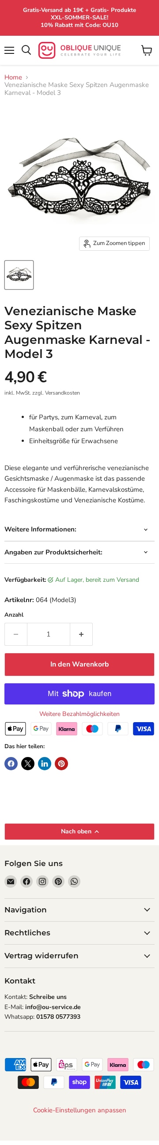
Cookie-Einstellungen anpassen (79, 1110)
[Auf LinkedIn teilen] (44, 763)
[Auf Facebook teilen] (11, 763)
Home (13, 77)
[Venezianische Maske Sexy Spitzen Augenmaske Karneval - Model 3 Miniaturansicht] (19, 275)
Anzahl (13, 615)
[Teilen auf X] (27, 763)
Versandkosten (62, 392)
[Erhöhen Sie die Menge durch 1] (81, 634)
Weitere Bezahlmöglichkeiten (79, 714)
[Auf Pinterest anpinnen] (61, 763)
